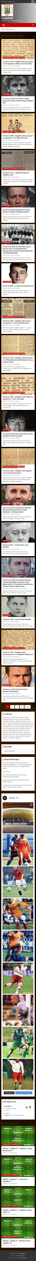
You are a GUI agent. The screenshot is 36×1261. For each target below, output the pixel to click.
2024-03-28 (6, 288)
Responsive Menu (33, 1)
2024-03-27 (6, 438)
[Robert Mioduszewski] (18, 1010)
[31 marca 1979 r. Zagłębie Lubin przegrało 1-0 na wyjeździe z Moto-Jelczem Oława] (18, 49)
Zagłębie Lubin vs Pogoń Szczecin (14, 1115)
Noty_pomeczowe (14, 1144)
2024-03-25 (6, 588)
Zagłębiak (7, 18)
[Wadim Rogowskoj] (18, 946)
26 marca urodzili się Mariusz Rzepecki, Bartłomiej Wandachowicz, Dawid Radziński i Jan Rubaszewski (17, 510)
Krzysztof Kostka (15, 66)
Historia (21, 57)
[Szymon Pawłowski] (18, 978)
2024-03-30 (6, 140)
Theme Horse (20, 1256)
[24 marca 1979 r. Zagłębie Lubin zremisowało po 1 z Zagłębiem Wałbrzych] (18, 640)
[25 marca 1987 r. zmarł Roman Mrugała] (18, 607)
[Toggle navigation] (3, 25)
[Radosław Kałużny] (18, 1042)
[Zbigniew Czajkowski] (18, 850)
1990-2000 (5, 168)
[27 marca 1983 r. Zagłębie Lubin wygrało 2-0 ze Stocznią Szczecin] (18, 458)
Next (27, 707)
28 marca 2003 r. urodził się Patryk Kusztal (18, 286)
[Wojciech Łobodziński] (18, 882)
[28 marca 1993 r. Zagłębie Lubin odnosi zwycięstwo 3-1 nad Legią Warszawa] (18, 308)
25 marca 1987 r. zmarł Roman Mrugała (17, 619)
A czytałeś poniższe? (11, 1123)
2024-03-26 (6, 514)
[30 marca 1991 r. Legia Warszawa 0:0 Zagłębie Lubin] (18, 160)
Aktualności (14, 57)
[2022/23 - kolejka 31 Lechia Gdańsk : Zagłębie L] (18, 817)
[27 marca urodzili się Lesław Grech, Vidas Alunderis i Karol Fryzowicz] (18, 421)
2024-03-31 (6, 66)
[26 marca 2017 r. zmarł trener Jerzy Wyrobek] (18, 532)
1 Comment (24, 588)
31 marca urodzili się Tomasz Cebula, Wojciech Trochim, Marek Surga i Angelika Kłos (18, 101)
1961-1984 (5, 57)
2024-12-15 (6, 1153)
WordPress (23, 1258)
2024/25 (5, 1144)
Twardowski (13, 1153)
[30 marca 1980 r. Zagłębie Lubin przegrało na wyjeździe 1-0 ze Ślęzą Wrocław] (18, 123)
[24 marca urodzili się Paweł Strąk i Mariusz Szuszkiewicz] (18, 677)
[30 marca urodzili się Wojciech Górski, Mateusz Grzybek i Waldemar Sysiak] (18, 197)
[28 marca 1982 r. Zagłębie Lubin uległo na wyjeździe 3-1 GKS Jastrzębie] (18, 384)
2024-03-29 (6, 255)
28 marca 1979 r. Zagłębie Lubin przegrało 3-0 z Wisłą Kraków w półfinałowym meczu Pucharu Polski (18, 360)
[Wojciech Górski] (18, 914)
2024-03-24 (6, 656)
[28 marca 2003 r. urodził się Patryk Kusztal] (18, 273)
